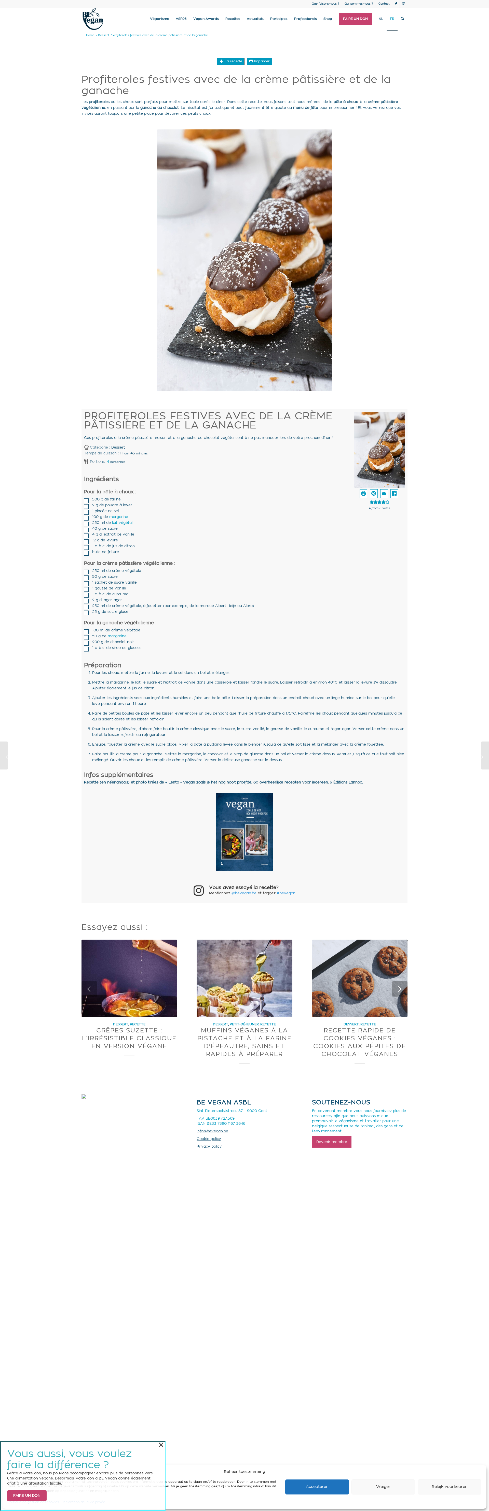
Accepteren (317, 1487)
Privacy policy (209, 1146)
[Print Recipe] (363, 493)
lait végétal (122, 523)
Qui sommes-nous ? (359, 3)
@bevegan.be (244, 893)
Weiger (383, 1487)
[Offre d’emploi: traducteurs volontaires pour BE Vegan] (485, 755)
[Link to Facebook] (396, 4)
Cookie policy (209, 1139)
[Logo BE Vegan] (93, 19)
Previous (89, 989)
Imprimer (261, 61)
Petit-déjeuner (244, 1024)
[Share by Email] (384, 493)
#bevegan (286, 893)
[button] (373, 493)
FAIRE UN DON (26, 1496)
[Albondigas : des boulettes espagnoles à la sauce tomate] (4, 755)
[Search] (403, 19)
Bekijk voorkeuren (450, 1487)
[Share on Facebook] (394, 493)
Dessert (120, 1024)
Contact (383, 3)
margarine (118, 517)
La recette (233, 61)
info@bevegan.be (212, 1131)
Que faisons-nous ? (325, 3)
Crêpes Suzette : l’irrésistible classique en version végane (129, 1038)
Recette (137, 1024)
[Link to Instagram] (404, 4)
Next (400, 989)
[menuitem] (325, 4)
